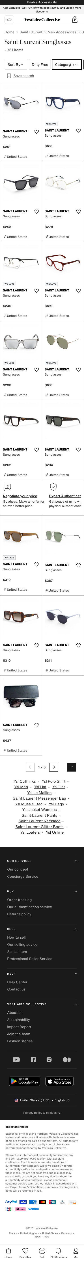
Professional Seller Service (29, 958)
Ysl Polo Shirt (53, 781)
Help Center (17, 982)
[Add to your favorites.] (36, 131)
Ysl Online (55, 832)
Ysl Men (21, 787)
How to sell (16, 937)
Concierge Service (22, 876)
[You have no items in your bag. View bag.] (75, 19)
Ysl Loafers (30, 832)
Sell (11, 929)
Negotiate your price (20, 496)
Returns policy (19, 914)
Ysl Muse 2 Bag (29, 804)
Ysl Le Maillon (39, 793)
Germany (66, 1233)
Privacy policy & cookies (40, 1113)
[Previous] (30, 767)
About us (14, 1012)
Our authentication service (29, 906)
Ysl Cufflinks (24, 781)
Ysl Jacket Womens (39, 809)
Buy (10, 891)
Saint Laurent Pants (39, 815)
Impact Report (19, 1026)
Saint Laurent (30, 32)
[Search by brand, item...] (9, 19)
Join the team (18, 1034)
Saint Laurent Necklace (40, 821)
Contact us (16, 989)
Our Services (19, 861)
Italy (46, 1236)
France (13, 1233)
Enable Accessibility (42, 2)
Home (9, 32)
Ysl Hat (40, 787)
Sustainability (18, 1019)
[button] (75, 19)
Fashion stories (20, 1041)
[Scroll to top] (71, 767)
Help (11, 974)
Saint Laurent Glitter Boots (39, 827)
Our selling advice (22, 944)
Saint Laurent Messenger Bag (39, 798)
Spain (38, 1236)
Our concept (17, 869)
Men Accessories (61, 32)
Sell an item (17, 951)
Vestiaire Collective (27, 1004)
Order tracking (19, 899)
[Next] (53, 767)
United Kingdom (29, 1233)
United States (50, 1233)
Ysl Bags (56, 804)
